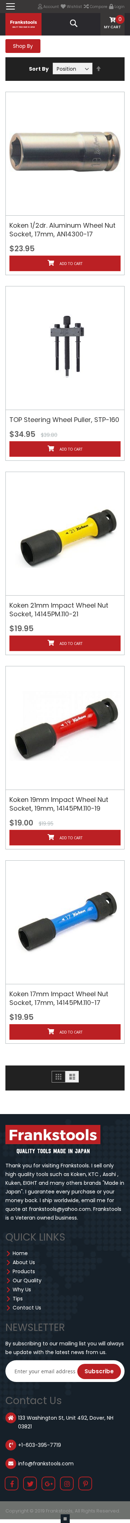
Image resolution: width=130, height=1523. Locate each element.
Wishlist (74, 6)
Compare (98, 6)
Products (24, 1271)
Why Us (22, 1289)
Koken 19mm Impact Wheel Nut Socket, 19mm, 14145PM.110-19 (58, 804)
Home (20, 1253)
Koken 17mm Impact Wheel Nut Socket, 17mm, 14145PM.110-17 (58, 998)
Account (50, 6)
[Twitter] (30, 1484)
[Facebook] (12, 1484)
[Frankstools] (23, 23)
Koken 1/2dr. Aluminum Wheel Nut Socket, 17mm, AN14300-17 (62, 230)
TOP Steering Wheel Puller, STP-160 (64, 419)
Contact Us (27, 1307)
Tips (18, 1298)
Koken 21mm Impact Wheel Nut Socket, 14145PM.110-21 (58, 609)
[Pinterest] (85, 1484)
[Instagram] (67, 1484)
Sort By (39, 69)
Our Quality (27, 1280)
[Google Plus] (49, 1484)
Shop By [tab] (23, 46)
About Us (24, 1262)
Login (119, 6)
